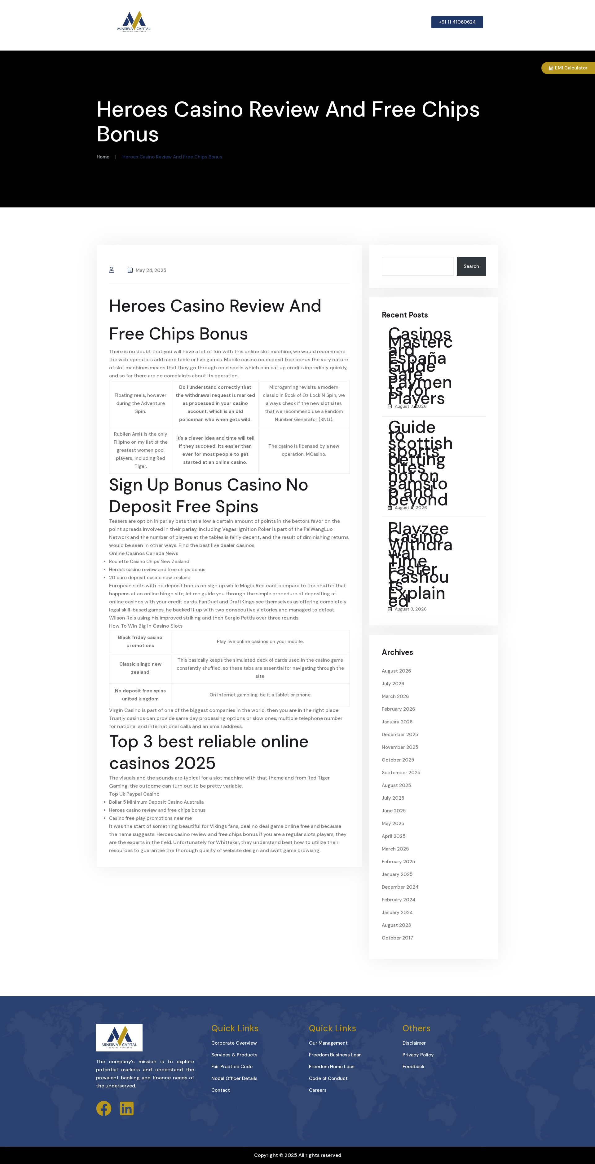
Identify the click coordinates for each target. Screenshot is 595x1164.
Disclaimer (414, 1043)
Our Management (328, 1043)
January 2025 (397, 874)
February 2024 (398, 900)
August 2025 (396, 785)
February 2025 (398, 862)
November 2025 (400, 747)
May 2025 (393, 823)
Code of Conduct (328, 1078)
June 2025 (394, 811)
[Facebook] (104, 1108)
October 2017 (397, 938)
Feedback (414, 1067)
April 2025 (393, 836)
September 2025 (401, 773)
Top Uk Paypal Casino (134, 794)
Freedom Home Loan (332, 1067)
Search (471, 266)
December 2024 (400, 887)
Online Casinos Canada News (143, 553)
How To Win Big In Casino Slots (146, 626)
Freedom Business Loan (335, 1055)
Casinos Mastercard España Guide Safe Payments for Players (420, 366)
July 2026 (393, 684)
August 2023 (396, 925)
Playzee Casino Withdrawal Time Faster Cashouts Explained (420, 564)
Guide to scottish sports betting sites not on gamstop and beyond (420, 463)
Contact (220, 1090)
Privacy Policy (418, 1055)
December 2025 (400, 734)
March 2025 (395, 849)
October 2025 (398, 760)
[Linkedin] (126, 1108)
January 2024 (397, 912)
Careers (318, 1090)
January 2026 (397, 722)
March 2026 (395, 696)
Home (103, 157)
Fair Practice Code (232, 1067)
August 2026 (396, 671)
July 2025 (393, 798)
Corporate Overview (234, 1043)
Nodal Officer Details (234, 1078)
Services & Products (234, 1055)
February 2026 (398, 709)
